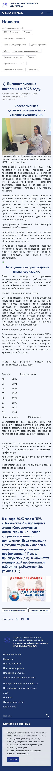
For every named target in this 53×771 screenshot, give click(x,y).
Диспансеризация (38, 44)
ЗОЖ (6, 51)
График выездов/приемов (15, 44)
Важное (27, 32)
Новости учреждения (13, 57)
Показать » (7, 619)
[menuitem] (12, 654)
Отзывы (31, 57)
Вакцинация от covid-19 (14, 38)
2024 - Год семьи (11, 32)
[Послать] (47, 715)
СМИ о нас (33, 69)
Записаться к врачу (12, 13)
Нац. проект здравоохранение (26, 51)
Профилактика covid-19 (14, 63)
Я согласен (12, 759)
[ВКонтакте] (17, 619)
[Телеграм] (28, 619)
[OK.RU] (22, 619)
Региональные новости (14, 69)
